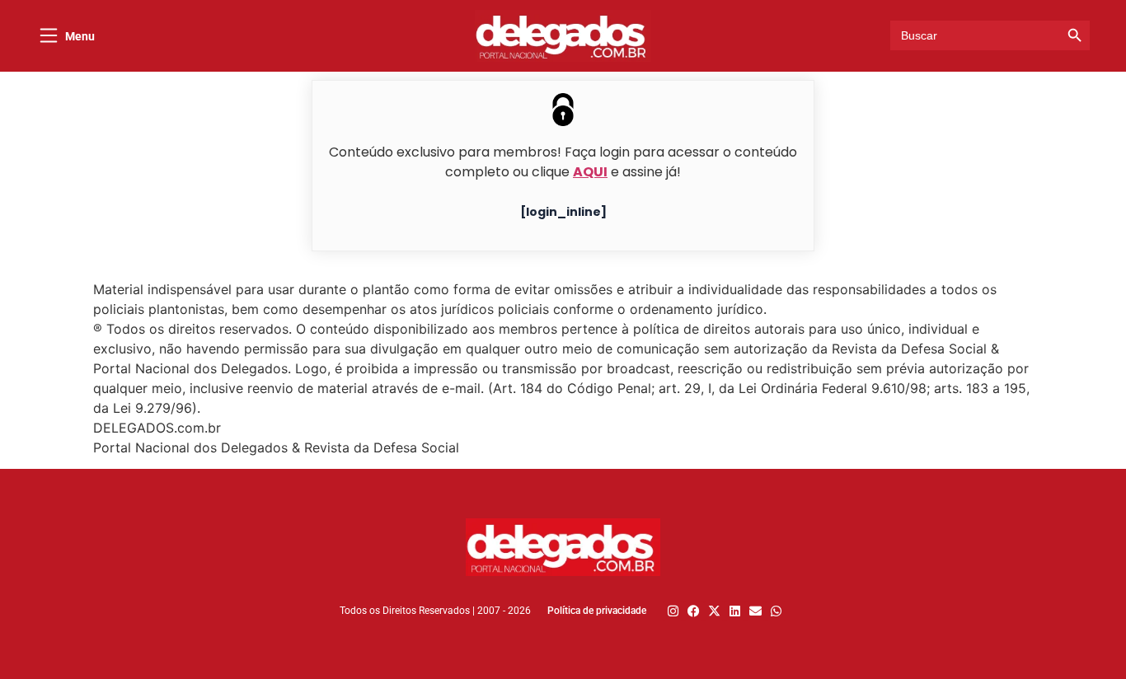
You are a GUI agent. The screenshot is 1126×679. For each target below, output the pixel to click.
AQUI (590, 171)
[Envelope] (755, 611)
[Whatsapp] (776, 611)
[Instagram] (673, 611)
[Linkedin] (735, 611)
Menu (80, 36)
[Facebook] (693, 611)
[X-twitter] (714, 611)
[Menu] (48, 35)
